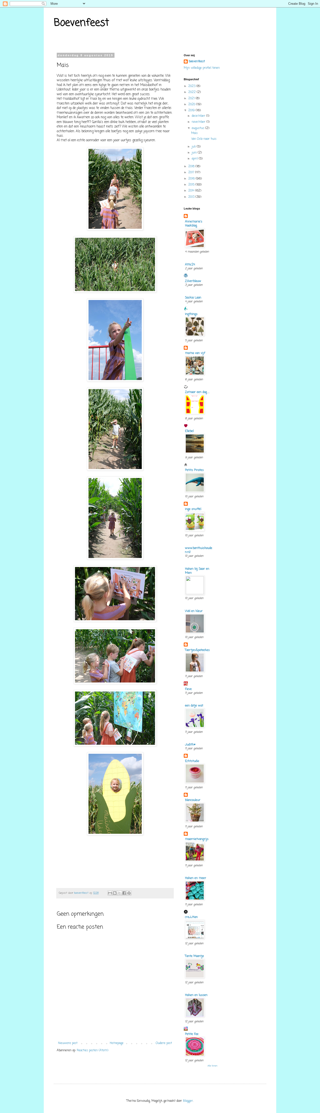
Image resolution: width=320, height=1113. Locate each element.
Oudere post (164, 1043)
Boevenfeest (81, 23)
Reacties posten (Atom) (92, 1050)
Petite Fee (191, 1034)
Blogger (188, 1101)
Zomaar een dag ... (197, 392)
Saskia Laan (193, 298)
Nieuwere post (68, 1043)
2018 (192, 166)
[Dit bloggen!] (114, 893)
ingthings (191, 314)
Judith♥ (190, 744)
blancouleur (192, 800)
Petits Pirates (194, 470)
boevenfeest (197, 62)
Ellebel (189, 431)
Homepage (117, 1043)
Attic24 (190, 264)
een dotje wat (194, 706)
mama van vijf (195, 353)
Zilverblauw (193, 281)
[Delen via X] (119, 893)
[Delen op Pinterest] (129, 893)
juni (195, 152)
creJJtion (191, 917)
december (199, 116)
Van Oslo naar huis (203, 139)
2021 (192, 98)
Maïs (194, 133)
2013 (192, 197)
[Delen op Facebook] (124, 893)
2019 (192, 110)
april (195, 158)
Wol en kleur (194, 611)
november (199, 122)
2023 (192, 86)
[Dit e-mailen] (110, 893)
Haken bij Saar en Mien (197, 571)
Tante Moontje (194, 956)
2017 (191, 172)
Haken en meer (195, 878)
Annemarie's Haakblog (193, 224)
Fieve (188, 689)
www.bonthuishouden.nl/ (198, 550)
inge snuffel (193, 509)
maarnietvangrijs (196, 839)
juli (194, 146)
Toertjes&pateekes (197, 650)
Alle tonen (213, 1066)
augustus (198, 128)
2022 (192, 92)
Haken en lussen (196, 995)
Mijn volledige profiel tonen (202, 68)
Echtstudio (192, 761)
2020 (192, 104)
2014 (191, 190)
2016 (192, 178)
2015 (192, 184)
